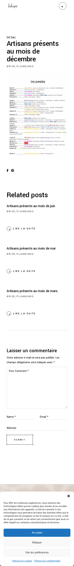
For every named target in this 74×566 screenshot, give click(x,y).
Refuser (37, 542)
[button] (68, 496)
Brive (11, 66)
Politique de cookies (22, 561)
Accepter (37, 532)
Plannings (25, 66)
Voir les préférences (37, 552)
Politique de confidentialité (47, 561)
